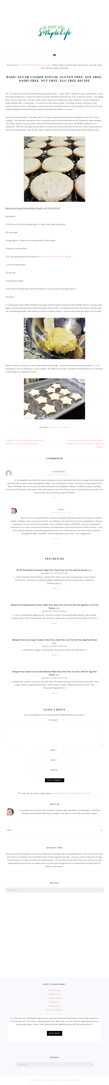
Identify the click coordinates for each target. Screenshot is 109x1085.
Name (54, 750)
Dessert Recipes (54, 427)
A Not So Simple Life (54, 31)
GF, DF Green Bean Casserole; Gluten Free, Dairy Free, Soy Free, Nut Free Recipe (52, 570)
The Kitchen (65, 427)
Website (53, 770)
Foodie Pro (51, 1080)
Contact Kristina (55, 998)
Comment (54, 720)
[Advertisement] (54, 6)
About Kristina (54, 990)
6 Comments (71, 86)
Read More (54, 1033)
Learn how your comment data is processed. (71, 793)
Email (54, 760)
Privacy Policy (54, 1006)
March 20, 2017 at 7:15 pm (61, 513)
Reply (54, 498)
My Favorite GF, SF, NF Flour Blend (55, 257)
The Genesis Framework (69, 1080)
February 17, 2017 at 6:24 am (59, 475)
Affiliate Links (54, 994)
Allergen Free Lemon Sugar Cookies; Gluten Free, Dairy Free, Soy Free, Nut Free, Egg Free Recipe (54, 640)
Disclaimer (54, 1002)
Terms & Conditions (54, 1010)
